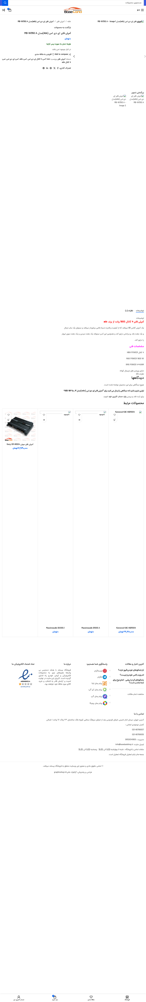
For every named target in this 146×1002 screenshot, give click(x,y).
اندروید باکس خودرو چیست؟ (132, 675)
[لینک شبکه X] (54, 68)
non (48, 59)
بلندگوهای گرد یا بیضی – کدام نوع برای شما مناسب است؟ (128, 681)
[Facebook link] (57, 68)
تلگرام (100, 677)
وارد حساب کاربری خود (117, 396)
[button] (74, 56)
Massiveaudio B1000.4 (91, 628)
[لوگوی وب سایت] (73, 10)
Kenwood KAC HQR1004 (126, 628)
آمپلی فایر (61, 21)
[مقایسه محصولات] (3, 10)
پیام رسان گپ (96, 696)
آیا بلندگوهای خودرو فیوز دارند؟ (131, 670)
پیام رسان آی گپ (95, 689)
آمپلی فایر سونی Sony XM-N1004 (20, 444)
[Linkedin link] (47, 68)
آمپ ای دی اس (12, 59)
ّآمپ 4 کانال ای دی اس (37, 59)
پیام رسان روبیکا (96, 703)
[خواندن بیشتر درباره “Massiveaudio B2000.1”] (43, 419)
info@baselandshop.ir (124, 744)
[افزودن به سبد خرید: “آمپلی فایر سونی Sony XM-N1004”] (8, 419)
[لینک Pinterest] (51, 68)
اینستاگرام (98, 670)
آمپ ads (23, 59)
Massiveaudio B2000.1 (55, 628)
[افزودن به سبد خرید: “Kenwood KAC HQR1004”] (114, 419)
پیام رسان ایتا (97, 683)
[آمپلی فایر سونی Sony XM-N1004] (20, 426)
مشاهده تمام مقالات (136, 694)
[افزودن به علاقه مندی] (114, 414)
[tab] (140, 311)
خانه (69, 21)
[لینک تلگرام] (43, 68)
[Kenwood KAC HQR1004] (126, 518)
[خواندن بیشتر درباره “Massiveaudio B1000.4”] (79, 419)
